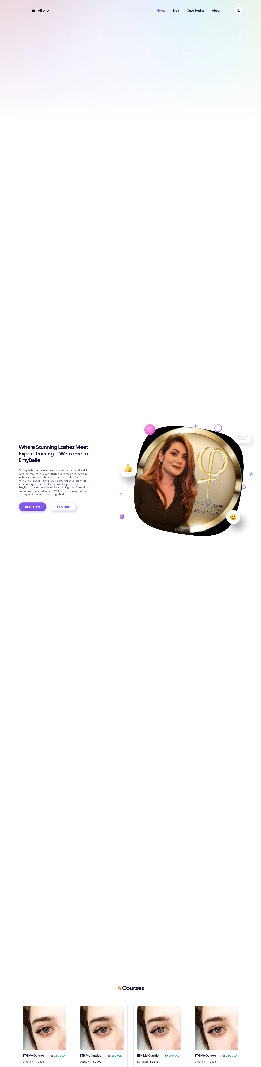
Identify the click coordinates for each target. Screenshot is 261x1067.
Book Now (32, 507)
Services (63, 507)
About (216, 10)
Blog (176, 10)
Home (161, 10)
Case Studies (195, 10)
